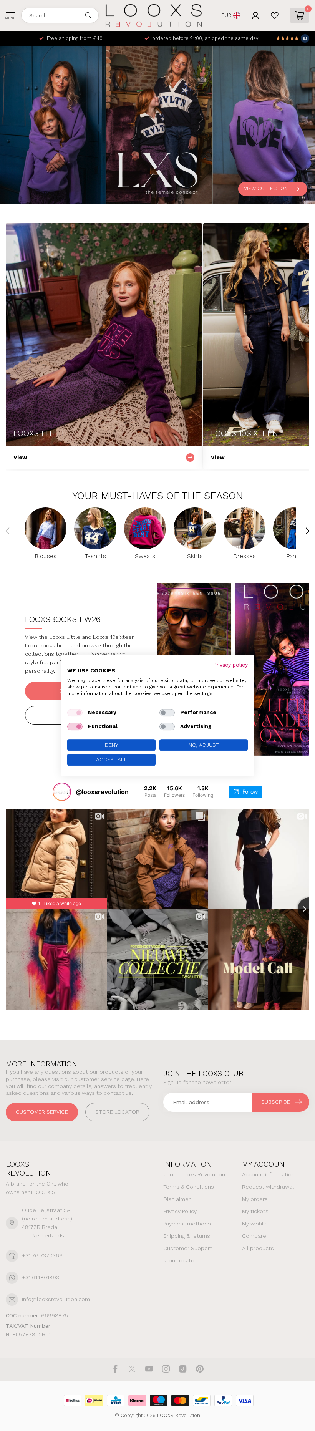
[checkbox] (75, 712)
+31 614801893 (40, 1277)
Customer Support (187, 1248)
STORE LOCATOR (117, 1112)
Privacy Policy (180, 1211)
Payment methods (187, 1223)
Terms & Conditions (188, 1187)
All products (258, 1248)
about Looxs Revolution (194, 1174)
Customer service (42, 1112)
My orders (255, 1199)
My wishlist (256, 1223)
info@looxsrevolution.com (56, 1299)
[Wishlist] (275, 15)
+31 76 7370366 (42, 1255)
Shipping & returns (186, 1236)
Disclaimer (177, 1199)
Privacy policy (230, 665)
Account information (268, 1174)
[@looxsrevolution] (62, 791)
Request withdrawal (268, 1187)
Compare (254, 1236)
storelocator (179, 1260)
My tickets (255, 1211)
